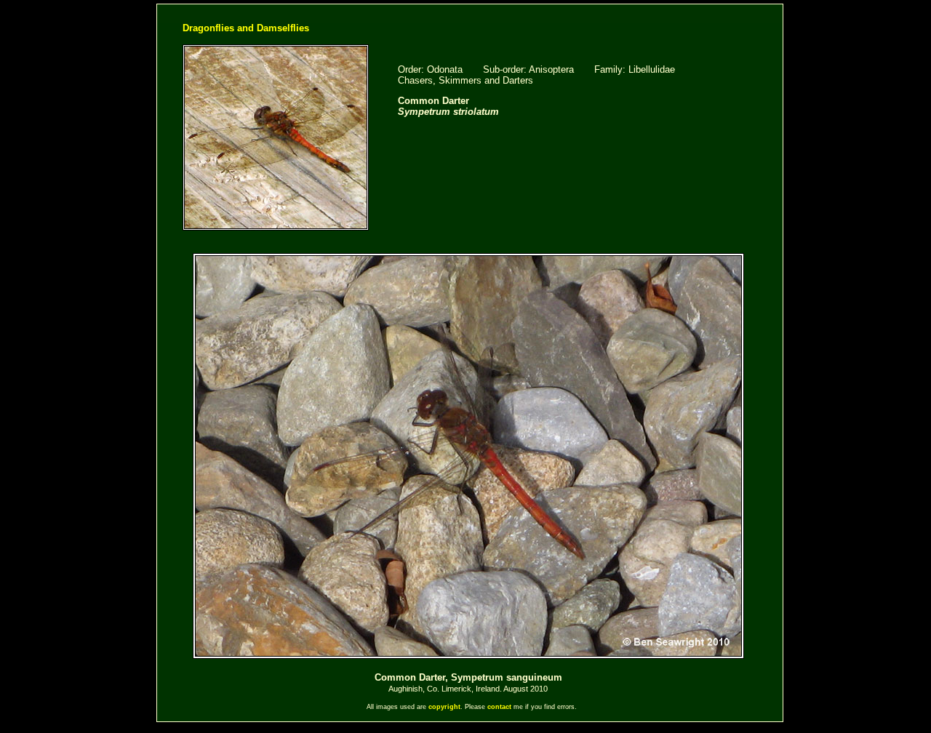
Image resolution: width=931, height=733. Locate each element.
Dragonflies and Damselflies (246, 28)
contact (499, 706)
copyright (444, 706)
